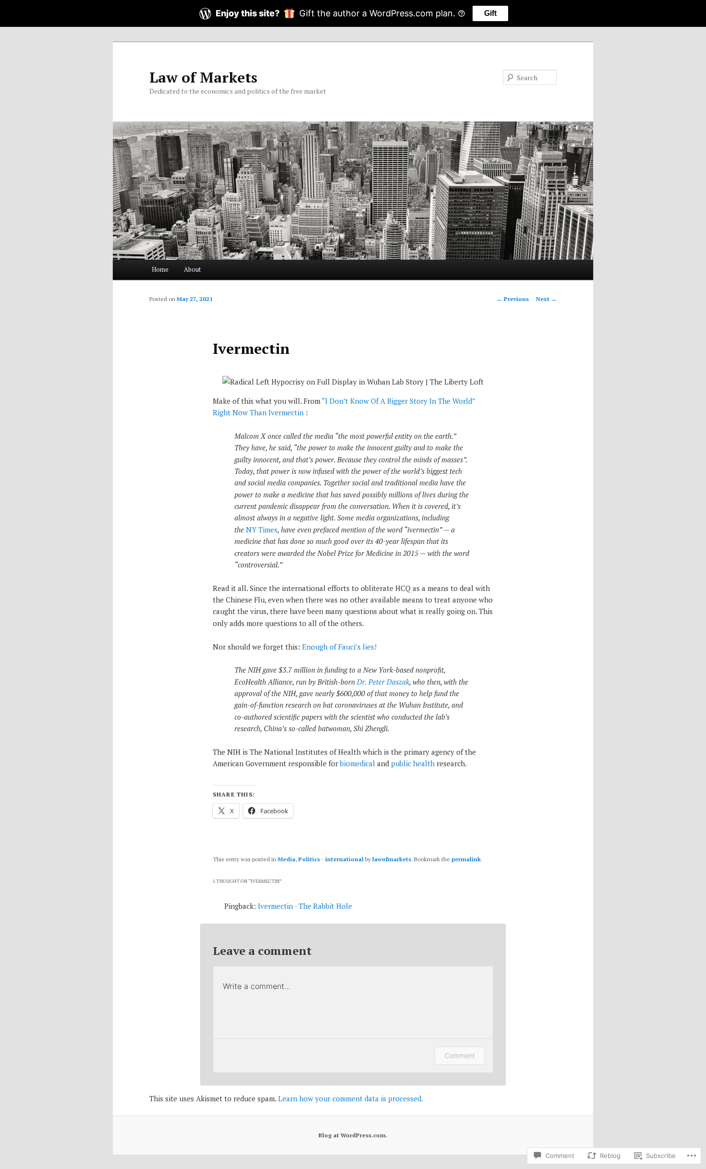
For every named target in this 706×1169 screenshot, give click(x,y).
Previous (513, 298)
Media (286, 859)
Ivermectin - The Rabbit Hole (305, 906)
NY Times (262, 529)
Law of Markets (203, 77)
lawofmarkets (391, 859)
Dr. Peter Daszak (383, 682)
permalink (466, 859)
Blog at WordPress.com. (353, 1135)
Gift (490, 13)
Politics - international (331, 859)
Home (160, 269)
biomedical (357, 763)
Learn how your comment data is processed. (350, 1098)
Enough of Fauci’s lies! (339, 646)
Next (546, 298)
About (192, 269)
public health (413, 763)
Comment (460, 1055)
